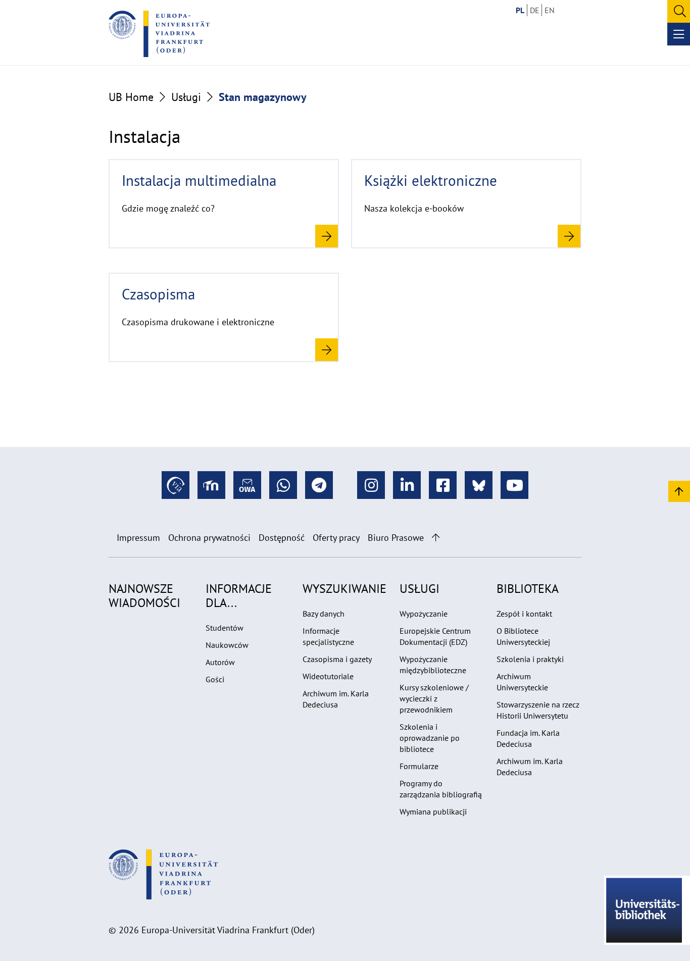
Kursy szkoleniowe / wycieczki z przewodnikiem (434, 698)
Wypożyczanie (424, 614)
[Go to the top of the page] (435, 537)
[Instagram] (371, 485)
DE (534, 10)
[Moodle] (211, 485)
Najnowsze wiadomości (144, 596)
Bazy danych (323, 614)
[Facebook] (443, 485)
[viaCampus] (175, 485)
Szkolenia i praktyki (530, 659)
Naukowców (227, 645)
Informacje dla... (239, 596)
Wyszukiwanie (344, 588)
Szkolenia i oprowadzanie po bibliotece (430, 738)
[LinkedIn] (407, 485)
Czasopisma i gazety (337, 659)
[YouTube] (514, 485)
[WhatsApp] (283, 485)
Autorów (220, 662)
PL (520, 10)
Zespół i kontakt (524, 614)
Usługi (186, 97)
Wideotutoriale (328, 676)
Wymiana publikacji (433, 811)
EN (550, 10)
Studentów (224, 628)
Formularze (419, 766)
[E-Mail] (247, 485)
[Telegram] (319, 485)
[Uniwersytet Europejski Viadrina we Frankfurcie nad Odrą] (159, 34)
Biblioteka (528, 588)
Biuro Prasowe (396, 537)
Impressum (138, 537)
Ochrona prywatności (209, 537)
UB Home (131, 97)
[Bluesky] (478, 485)
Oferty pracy (336, 537)
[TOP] (679, 490)
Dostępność (282, 537)
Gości (215, 679)
